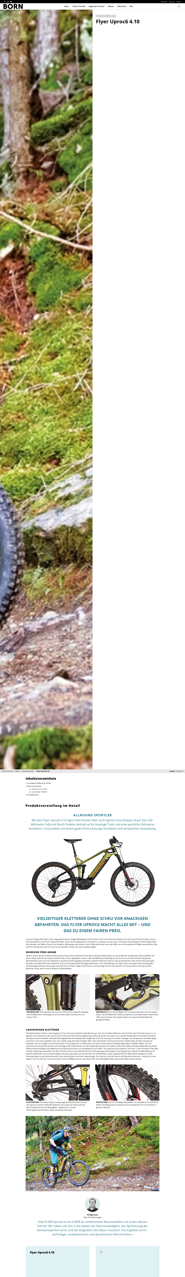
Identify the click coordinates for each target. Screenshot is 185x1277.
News (66, 6)
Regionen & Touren (96, 6)
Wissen (111, 6)
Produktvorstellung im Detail (39, 783)
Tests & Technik (78, 6)
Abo (131, 6)
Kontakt (178, 2)
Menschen (122, 6)
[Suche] (179, 6)
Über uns (172, 2)
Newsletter (164, 2)
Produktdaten (33, 795)
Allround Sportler (34, 786)
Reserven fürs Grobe (39, 789)
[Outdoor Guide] (13, 6)
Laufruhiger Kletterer (39, 792)
